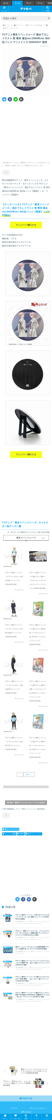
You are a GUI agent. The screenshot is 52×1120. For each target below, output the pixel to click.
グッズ (17, 3)
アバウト (14, 1108)
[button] (21, 99)
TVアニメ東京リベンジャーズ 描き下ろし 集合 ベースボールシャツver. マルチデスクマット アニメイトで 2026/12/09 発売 (37, 580)
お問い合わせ (26, 1112)
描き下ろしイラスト (35, 834)
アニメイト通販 (10, 834)
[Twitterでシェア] (4, 99)
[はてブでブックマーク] (29, 899)
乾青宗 (21, 834)
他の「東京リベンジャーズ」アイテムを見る (27, 803)
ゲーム (40, 3)
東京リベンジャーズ (12, 829)
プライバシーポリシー (38, 1108)
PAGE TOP (27, 1098)
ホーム (6, 3)
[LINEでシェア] (15, 99)
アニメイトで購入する (26, 225)
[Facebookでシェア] (10, 99)
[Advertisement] (26, 131)
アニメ (28, 3)
